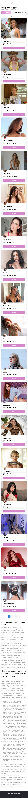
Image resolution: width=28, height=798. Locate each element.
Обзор (14, 48)
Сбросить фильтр (14, 16)
